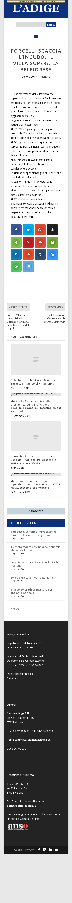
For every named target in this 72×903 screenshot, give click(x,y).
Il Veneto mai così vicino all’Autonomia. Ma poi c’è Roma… (36, 548)
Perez (21, 678)
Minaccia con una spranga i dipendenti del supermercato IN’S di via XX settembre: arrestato (35, 484)
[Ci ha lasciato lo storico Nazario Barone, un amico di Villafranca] (36, 359)
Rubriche (45, 76)
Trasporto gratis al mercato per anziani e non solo (31, 591)
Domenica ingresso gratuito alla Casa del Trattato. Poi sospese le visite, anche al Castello (33, 460)
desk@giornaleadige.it (21, 805)
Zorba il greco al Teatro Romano (32, 577)
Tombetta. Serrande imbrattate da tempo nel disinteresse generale (34, 533)
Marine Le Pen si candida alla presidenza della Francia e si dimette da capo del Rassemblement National (36, 406)
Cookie (18, 849)
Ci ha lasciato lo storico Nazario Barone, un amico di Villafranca (33, 381)
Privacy (29, 849)
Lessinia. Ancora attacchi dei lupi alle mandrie (34, 563)
